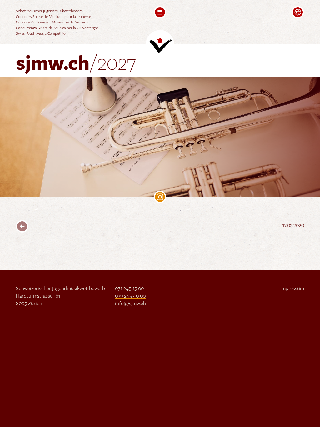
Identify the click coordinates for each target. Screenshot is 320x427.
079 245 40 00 (130, 296)
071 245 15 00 (129, 288)
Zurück (22, 226)
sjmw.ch (76, 64)
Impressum (292, 288)
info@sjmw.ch (130, 303)
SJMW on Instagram (160, 197)
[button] (160, 12)
